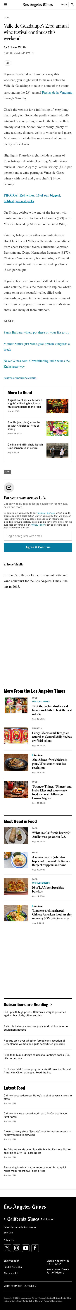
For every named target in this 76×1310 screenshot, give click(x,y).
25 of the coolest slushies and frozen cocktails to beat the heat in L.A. (52, 710)
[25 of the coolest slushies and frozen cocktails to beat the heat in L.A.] (16, 705)
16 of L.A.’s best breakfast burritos (48, 889)
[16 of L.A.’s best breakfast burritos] (16, 886)
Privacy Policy (37, 525)
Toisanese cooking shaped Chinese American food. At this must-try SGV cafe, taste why (52, 914)
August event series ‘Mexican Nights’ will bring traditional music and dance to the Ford (25, 403)
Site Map (8, 1233)
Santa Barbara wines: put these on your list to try (36, 332)
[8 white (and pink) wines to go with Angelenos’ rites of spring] (57, 428)
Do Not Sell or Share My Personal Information (43, 1301)
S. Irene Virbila (13, 565)
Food (7, 18)
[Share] (7, 63)
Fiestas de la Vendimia (57, 92)
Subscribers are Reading (26, 1004)
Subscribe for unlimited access (20, 1227)
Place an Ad (11, 1273)
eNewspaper (11, 1261)
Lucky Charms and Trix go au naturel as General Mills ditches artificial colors (52, 737)
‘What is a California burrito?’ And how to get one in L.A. (51, 835)
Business (37, 728)
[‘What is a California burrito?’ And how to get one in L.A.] (16, 835)
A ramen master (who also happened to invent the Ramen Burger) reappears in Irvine (51, 861)
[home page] (38, 4)
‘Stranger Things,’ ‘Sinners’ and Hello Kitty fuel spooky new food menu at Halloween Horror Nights (52, 792)
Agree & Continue (38, 547)
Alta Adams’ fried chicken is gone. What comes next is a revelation (49, 764)
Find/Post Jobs (13, 1267)
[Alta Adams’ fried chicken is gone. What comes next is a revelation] (16, 762)
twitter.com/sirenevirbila (20, 377)
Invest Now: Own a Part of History (57, 1271)
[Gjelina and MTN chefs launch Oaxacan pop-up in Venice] (57, 450)
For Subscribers (41, 702)
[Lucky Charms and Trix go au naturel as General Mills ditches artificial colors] (16, 735)
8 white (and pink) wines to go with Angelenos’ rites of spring (24, 425)
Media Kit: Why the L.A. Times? (57, 1263)
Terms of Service (46, 513)
